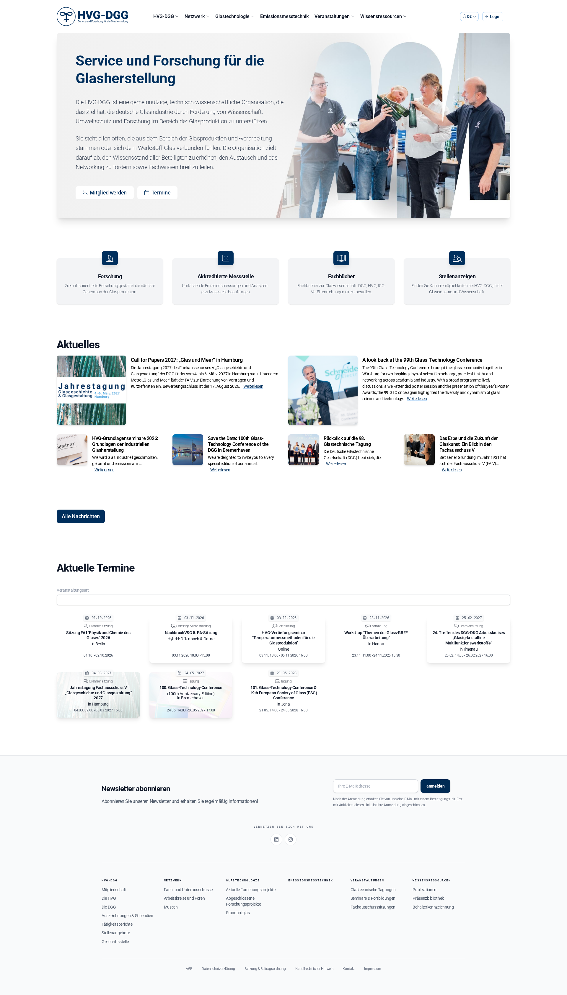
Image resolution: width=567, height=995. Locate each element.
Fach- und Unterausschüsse (188, 889)
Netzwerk (173, 880)
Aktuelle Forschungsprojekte (250, 889)
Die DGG (109, 907)
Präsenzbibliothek (428, 898)
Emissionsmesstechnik (310, 880)
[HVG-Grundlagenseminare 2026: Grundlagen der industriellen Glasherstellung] (72, 449)
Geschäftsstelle (115, 941)
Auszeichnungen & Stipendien (127, 915)
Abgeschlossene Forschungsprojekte (243, 901)
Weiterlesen (253, 386)
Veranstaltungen (367, 880)
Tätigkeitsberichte (117, 924)
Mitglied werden (108, 192)
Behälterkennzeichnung (433, 907)
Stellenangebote (116, 932)
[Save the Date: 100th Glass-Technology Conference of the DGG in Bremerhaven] (187, 449)
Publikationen (424, 889)
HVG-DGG (109, 880)
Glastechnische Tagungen (373, 889)
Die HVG (109, 898)
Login (495, 16)
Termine (161, 192)
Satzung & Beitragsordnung (265, 969)
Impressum (372, 969)
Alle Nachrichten (81, 516)
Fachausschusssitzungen (373, 907)
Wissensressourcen (432, 880)
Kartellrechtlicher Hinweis (314, 969)
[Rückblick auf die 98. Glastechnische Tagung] (303, 449)
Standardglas (238, 912)
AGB (189, 969)
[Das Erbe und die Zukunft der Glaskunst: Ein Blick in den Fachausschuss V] (419, 449)
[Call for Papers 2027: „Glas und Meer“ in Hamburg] (91, 390)
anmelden (435, 786)
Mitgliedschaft (114, 889)
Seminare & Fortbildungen (373, 898)
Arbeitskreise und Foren (184, 898)
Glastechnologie (243, 880)
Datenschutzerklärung (218, 969)
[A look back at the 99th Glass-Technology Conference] (323, 390)
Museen (171, 907)
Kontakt (349, 969)
